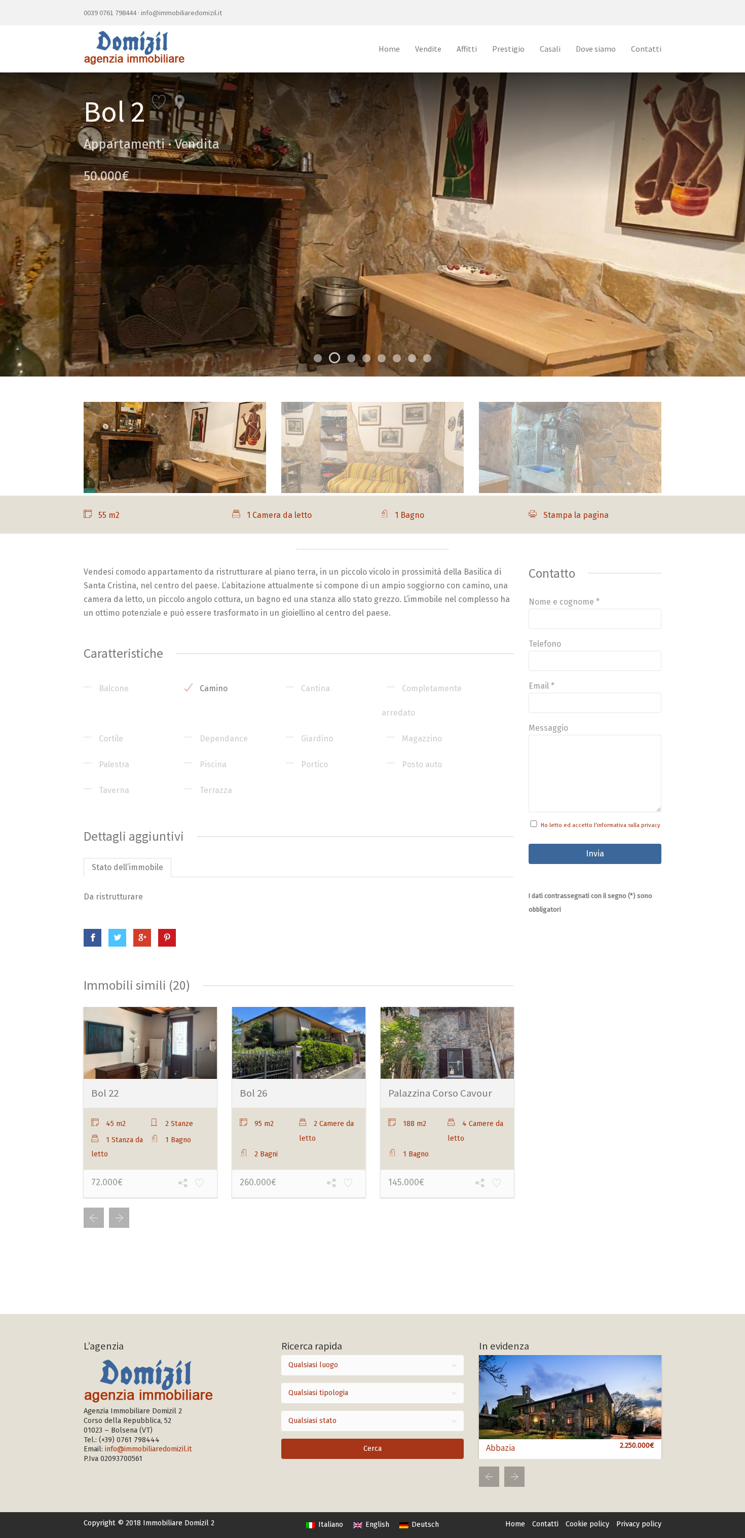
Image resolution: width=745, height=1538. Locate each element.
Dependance (223, 738)
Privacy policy (638, 1524)
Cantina (314, 688)
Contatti (646, 49)
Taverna (113, 790)
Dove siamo (596, 49)
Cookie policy (587, 1524)
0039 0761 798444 (110, 12)
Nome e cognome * (564, 602)
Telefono (545, 644)
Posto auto (421, 764)
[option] (372, 224)
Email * (541, 686)
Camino (213, 688)
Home (389, 49)
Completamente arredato (422, 701)
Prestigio (508, 49)
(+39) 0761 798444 (129, 1440)
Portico (313, 764)
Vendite (428, 49)
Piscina (212, 764)
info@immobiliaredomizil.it (181, 12)
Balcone (113, 688)
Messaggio (548, 728)
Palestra (113, 764)
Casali (550, 49)
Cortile (110, 738)
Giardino (316, 738)
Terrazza (215, 790)
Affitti (467, 49)
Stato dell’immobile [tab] (127, 867)
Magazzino (421, 738)
